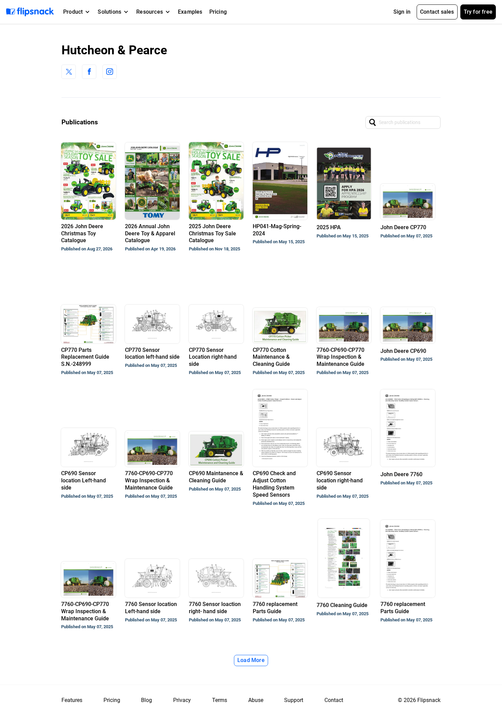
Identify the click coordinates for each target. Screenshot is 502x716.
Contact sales (437, 12)
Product (73, 12)
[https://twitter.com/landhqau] (68, 72)
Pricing (218, 12)
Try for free (478, 12)
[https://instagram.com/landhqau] (109, 72)
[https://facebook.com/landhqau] (89, 72)
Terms (219, 700)
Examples (190, 12)
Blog (146, 700)
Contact (333, 700)
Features (71, 700)
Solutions (109, 12)
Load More (251, 660)
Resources (149, 12)
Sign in (401, 12)
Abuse (255, 700)
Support (293, 700)
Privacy (182, 700)
